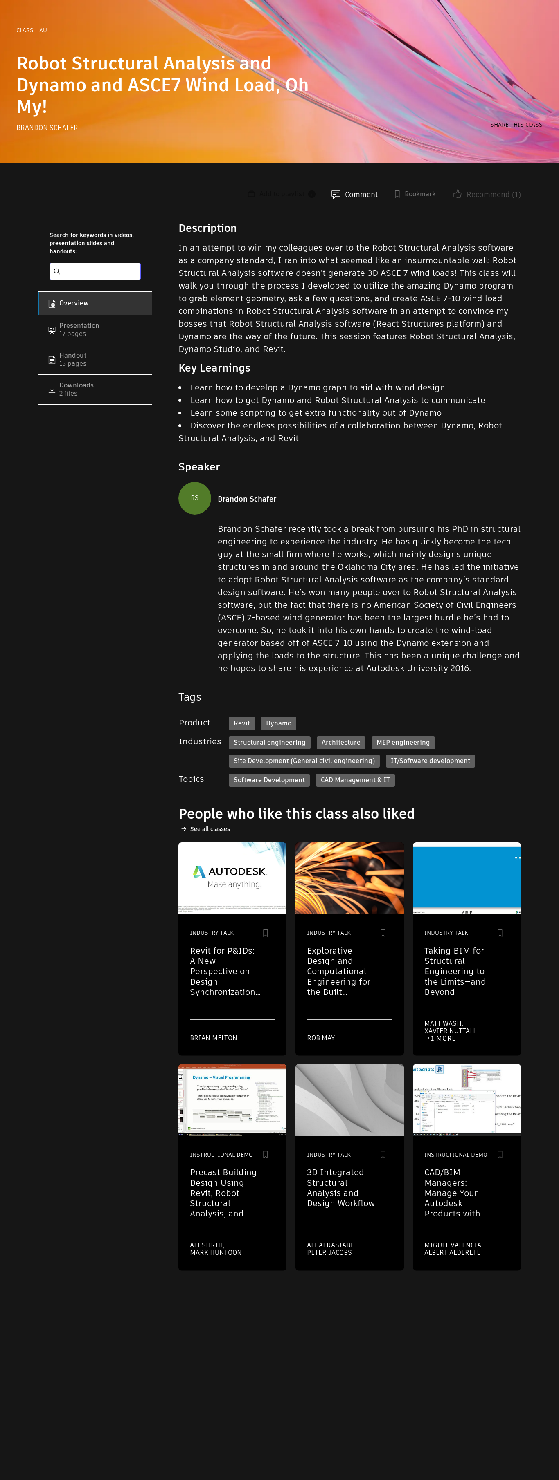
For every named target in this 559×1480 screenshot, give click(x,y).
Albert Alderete (452, 1252)
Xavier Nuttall (450, 1031)
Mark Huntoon (216, 1252)
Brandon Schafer (47, 127)
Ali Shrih (207, 1245)
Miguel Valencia (453, 1245)
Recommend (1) (494, 194)
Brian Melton (213, 1037)
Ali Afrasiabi (331, 1245)
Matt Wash (443, 1023)
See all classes (210, 829)
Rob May (321, 1037)
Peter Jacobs (329, 1252)
